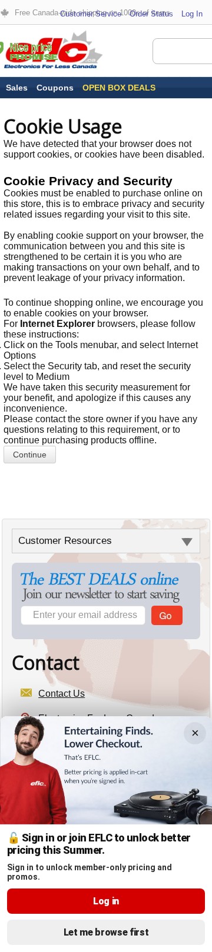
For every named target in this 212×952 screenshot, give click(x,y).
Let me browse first (106, 932)
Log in (106, 901)
